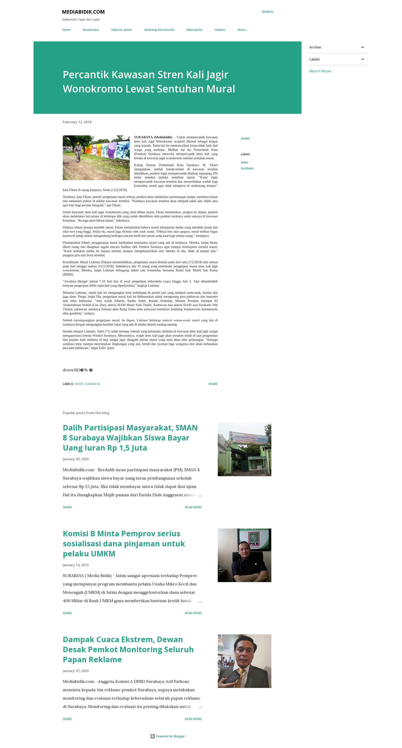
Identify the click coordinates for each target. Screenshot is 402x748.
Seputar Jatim (121, 30)
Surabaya (247, 168)
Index (244, 162)
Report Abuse (320, 71)
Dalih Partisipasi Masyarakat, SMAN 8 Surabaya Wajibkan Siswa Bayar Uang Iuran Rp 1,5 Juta (130, 437)
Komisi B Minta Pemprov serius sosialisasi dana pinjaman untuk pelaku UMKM (124, 543)
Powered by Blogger (170, 736)
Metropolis (194, 30)
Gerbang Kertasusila (159, 30)
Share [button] (245, 138)
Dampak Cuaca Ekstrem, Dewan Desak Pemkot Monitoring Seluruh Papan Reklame (128, 649)
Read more (193, 507)
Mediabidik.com (83, 11)
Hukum (220, 30)
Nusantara (91, 30)
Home (66, 30)
